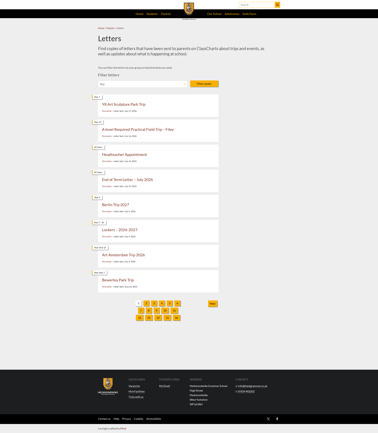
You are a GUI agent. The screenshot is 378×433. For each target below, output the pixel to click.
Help (116, 418)
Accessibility (153, 418)
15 (167, 317)
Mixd (123, 428)
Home (139, 14)
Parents (166, 14)
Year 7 (97, 97)
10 (165, 310)
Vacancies (134, 386)
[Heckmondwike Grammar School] (189, 11)
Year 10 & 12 (100, 247)
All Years (98, 147)
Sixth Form (249, 14)
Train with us (136, 396)
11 (174, 310)
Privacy (126, 418)
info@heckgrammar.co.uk (252, 386)
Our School (214, 14)
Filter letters (108, 74)
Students (152, 14)
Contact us (104, 418)
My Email (164, 386)
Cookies (138, 418)
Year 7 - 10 (99, 222)
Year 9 (97, 197)
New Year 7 (99, 272)
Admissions (232, 14)
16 (176, 317)
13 (148, 317)
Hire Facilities (137, 391)
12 (139, 317)
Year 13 (97, 122)
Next (212, 303)
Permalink (106, 111)
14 (158, 317)
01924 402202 (246, 391)
